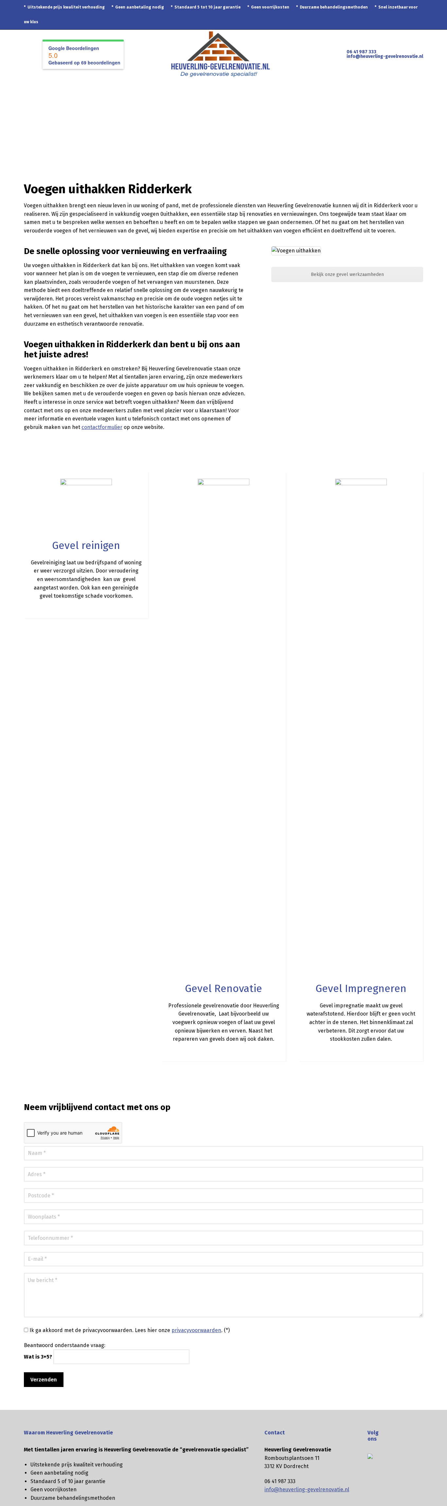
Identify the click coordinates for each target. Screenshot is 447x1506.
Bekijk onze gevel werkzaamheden (347, 274)
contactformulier (101, 427)
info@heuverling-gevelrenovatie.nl (385, 56)
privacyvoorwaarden (196, 1330)
